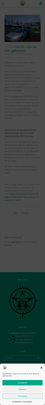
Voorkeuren (22, 396)
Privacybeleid (27, 402)
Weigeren (22, 389)
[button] (41, 368)
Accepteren (22, 383)
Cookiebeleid (16, 402)
